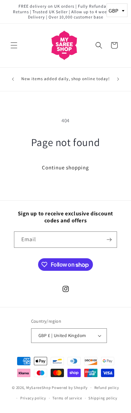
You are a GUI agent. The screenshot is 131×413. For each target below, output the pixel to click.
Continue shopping (65, 167)
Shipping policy (102, 398)
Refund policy (106, 387)
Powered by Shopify (70, 387)
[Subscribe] (109, 239)
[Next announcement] (118, 79)
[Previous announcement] (13, 79)
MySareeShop (38, 387)
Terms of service (67, 398)
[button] (14, 45)
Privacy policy (33, 398)
